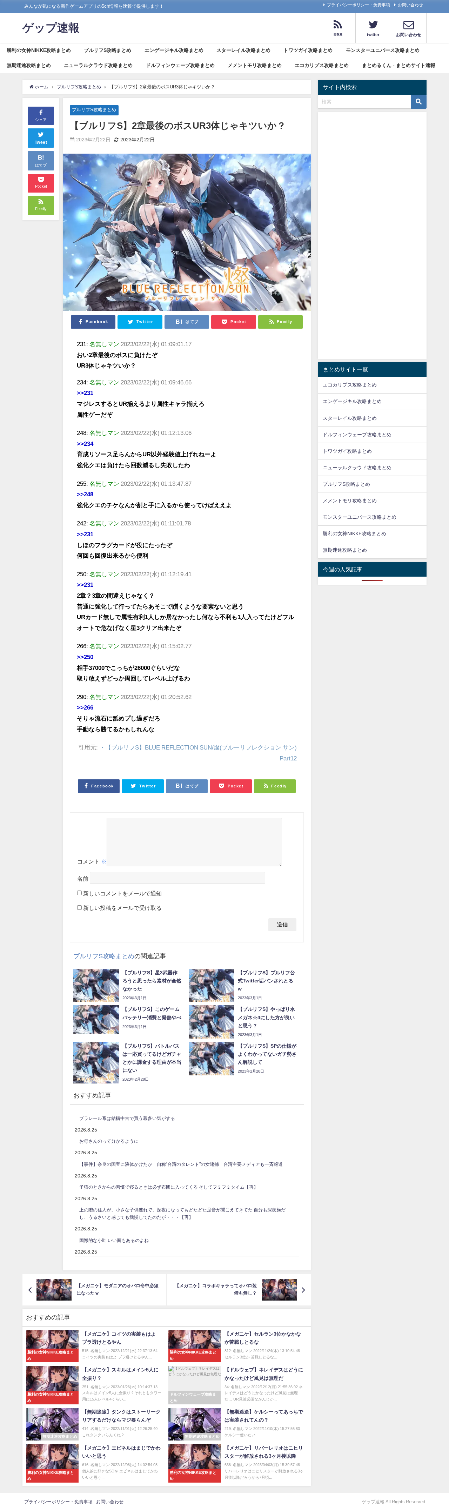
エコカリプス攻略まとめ (322, 65)
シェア (41, 119)
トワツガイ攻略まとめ (308, 50)
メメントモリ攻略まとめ (255, 65)
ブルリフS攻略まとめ (107, 50)
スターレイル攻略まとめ (243, 50)
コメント (92, 861)
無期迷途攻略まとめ (29, 65)
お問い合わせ (410, 5)
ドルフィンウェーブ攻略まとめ (180, 65)
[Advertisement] (372, 237)
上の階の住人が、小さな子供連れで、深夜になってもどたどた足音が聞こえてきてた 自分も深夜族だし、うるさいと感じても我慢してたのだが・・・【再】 (182, 1214)
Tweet (41, 142)
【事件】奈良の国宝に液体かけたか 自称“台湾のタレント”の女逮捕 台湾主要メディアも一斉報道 (181, 1164)
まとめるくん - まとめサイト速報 (398, 65)
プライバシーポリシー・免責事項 (358, 5)
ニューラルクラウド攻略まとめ (98, 65)
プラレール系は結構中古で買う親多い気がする (127, 1118)
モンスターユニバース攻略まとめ (383, 50)
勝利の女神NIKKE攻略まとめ (39, 50)
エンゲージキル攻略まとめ (174, 50)
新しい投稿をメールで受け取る (122, 908)
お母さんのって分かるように (109, 1141)
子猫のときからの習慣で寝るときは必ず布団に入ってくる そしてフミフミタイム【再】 (168, 1187)
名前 (82, 878)
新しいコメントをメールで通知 (122, 893)
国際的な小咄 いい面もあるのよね (114, 1240)
